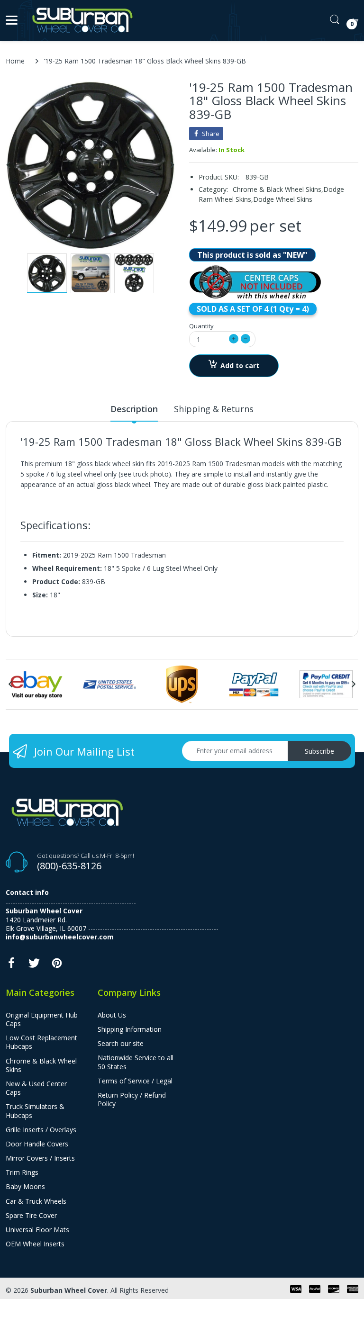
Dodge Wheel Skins (282, 199)
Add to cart (239, 365)
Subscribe (319, 751)
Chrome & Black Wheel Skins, (278, 189)
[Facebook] (11, 965)
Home (15, 60)
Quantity (201, 326)
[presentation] (10, 684)
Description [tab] (134, 409)
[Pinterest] (57, 965)
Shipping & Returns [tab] (214, 409)
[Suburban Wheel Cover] (80, 20)
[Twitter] (34, 965)
